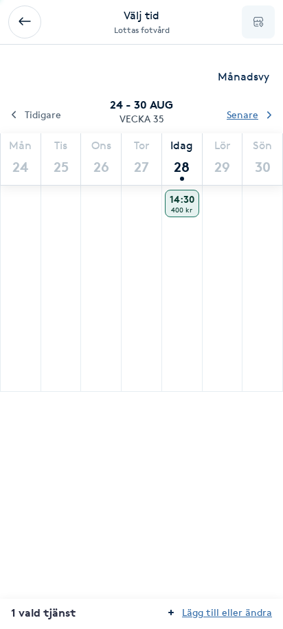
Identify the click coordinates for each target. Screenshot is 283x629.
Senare (242, 114)
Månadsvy (243, 76)
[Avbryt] (24, 21)
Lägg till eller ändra (227, 612)
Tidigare (43, 114)
